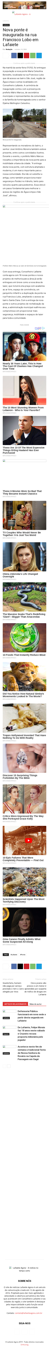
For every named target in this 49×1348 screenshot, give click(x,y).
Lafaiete (6, 21)
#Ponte (22, 955)
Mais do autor (36, 1004)
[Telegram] (39, 55)
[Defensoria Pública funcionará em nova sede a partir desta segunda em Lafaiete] (9, 1014)
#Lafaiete (14, 955)
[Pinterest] (26, 55)
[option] (24, 5)
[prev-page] (4, 1066)
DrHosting (24, 1344)
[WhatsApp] (33, 55)
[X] (20, 55)
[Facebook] (14, 55)
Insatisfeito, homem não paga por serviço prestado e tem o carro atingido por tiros (13, 987)
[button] (4, 14)
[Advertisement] (24, 1096)
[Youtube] (32, 1331)
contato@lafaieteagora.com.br (28, 1313)
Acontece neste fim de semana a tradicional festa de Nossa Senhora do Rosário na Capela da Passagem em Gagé (32, 1053)
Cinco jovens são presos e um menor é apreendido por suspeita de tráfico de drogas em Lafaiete (35, 989)
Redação (9, 49)
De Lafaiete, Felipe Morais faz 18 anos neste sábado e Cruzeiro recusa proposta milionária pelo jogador (31, 1033)
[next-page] (8, 1066)
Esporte (6, 1034)
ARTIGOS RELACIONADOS (15, 1004)
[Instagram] (24, 1331)
